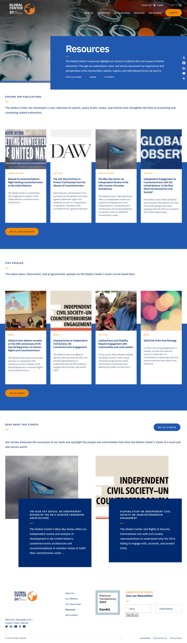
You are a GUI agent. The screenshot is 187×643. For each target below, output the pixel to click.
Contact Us (146, 5)
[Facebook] (183, 63)
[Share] (183, 78)
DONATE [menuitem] (173, 12)
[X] (183, 57)
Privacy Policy (176, 638)
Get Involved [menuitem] (155, 12)
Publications (73, 77)
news (93, 77)
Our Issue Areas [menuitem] (122, 12)
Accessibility (145, 638)
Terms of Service (160, 638)
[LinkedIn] (183, 68)
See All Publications (21, 231)
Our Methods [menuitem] (103, 12)
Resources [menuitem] (139, 12)
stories (109, 77)
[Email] (183, 73)
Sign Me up (132, 614)
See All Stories (167, 427)
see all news (17, 393)
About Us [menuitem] (88, 12)
